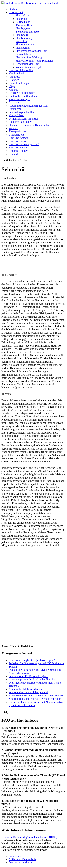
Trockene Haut (24, 25)
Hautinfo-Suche (10, 160)
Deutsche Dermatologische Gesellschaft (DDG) (29, 837)
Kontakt (13, 153)
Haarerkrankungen (19, 83)
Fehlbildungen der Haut (22, 112)
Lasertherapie (16, 134)
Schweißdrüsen (24, 54)
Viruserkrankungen (19, 99)
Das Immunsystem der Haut (31, 50)
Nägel (12, 86)
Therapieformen (18, 131)
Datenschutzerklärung (21, 862)
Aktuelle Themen (18, 150)
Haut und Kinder (18, 147)
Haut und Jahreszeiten (21, 70)
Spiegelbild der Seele (27, 31)
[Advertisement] (33, 595)
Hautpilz (13, 89)
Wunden (13, 128)
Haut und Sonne (18, 141)
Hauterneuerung (25, 44)
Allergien (14, 79)
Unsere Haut (16, 12)
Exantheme (15, 108)
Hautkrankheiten (18, 73)
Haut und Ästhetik (19, 137)
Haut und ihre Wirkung (29, 57)
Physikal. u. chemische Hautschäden (29, 124)
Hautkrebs (14, 76)
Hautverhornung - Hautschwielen (34, 60)
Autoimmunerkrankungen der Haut (28, 105)
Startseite (14, 9)
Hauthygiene (23, 28)
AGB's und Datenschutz (22, 859)
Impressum (15, 856)
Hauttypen (22, 18)
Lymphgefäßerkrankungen (23, 118)
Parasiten (14, 102)
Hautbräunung (24, 38)
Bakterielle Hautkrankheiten (24, 96)
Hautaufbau (22, 15)
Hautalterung (23, 47)
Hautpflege (22, 34)
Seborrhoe (21, 41)
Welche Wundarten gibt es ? (31, 67)
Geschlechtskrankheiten (22, 92)
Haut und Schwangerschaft (24, 144)
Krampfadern (16, 115)
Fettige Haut (23, 21)
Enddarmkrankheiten (20, 121)
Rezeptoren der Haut (27, 63)
